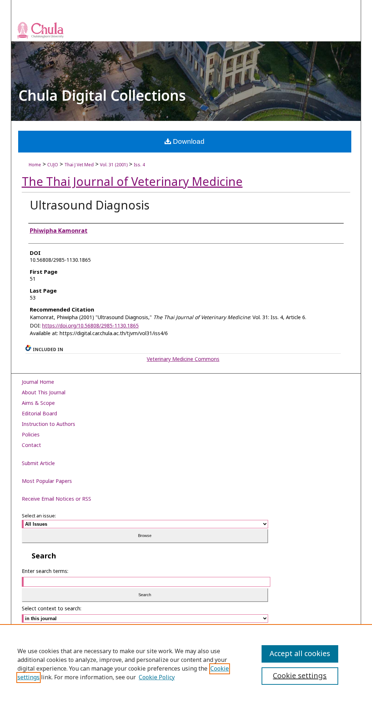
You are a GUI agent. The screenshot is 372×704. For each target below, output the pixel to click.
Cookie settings (300, 676)
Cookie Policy (157, 677)
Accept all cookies (300, 653)
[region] (186, 664)
